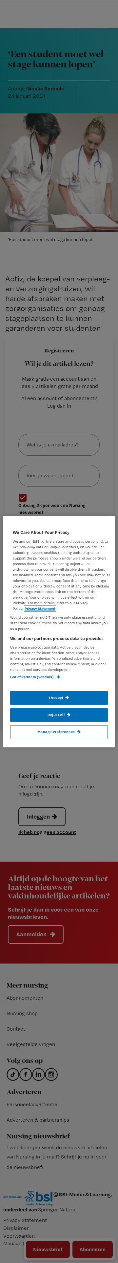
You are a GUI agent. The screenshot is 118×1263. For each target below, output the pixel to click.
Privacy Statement (40, 609)
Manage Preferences (56, 731)
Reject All (56, 714)
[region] (59, 631)
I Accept (56, 697)
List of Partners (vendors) (32, 677)
